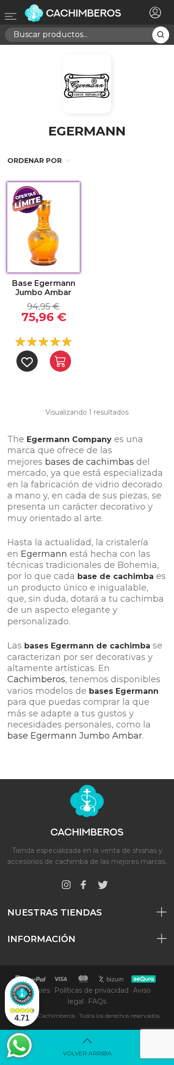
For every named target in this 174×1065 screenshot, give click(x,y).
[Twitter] (103, 886)
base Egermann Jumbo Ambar (74, 735)
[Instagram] (66, 886)
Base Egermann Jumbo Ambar (43, 288)
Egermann (44, 554)
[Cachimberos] (73, 13)
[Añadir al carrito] (60, 361)
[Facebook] (83, 886)
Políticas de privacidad (91, 990)
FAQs (97, 1001)
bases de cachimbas (89, 462)
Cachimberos (36, 679)
